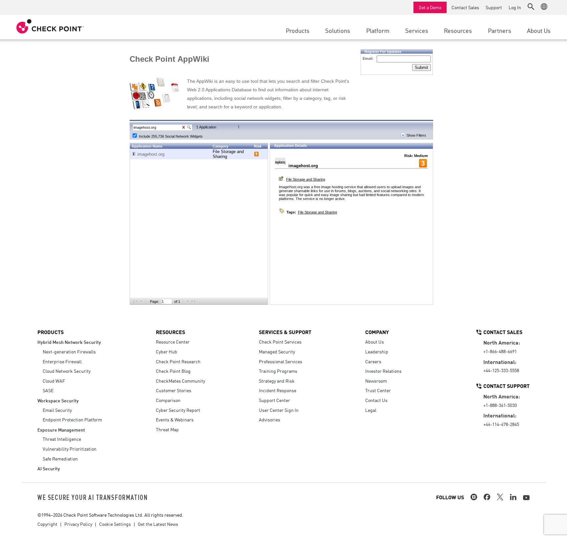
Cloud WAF (54, 380)
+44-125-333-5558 (501, 370)
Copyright (47, 524)
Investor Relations (383, 371)
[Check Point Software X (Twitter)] (500, 497)
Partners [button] (499, 30)
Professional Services (280, 361)
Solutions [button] (337, 30)
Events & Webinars (175, 419)
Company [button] (377, 332)
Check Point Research (178, 361)
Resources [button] (458, 30)
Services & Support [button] (285, 332)
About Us (374, 341)
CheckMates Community (180, 380)
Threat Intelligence (62, 439)
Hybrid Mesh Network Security (69, 342)
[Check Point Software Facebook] (487, 497)
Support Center (274, 400)
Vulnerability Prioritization (69, 448)
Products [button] (297, 30)
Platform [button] (377, 30)
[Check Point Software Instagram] (474, 497)
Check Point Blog (173, 371)
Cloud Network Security (67, 371)
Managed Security (277, 351)
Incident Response (277, 390)
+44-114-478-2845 (501, 424)
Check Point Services (280, 341)
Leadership (376, 351)
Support (494, 7)
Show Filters (416, 135)
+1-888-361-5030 (500, 405)
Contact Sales (465, 7)
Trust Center (378, 390)
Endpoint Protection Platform (72, 419)
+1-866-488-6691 (500, 351)
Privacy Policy (78, 524)
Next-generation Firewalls (69, 351)
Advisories (269, 419)
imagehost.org (150, 154)
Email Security (57, 410)
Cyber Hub (166, 351)
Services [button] (416, 30)
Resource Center (173, 341)
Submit (421, 67)
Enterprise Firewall (62, 361)
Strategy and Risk (277, 380)
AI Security (48, 468)
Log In (515, 7)
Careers (373, 361)
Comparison (168, 400)
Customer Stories (173, 390)
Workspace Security (58, 400)
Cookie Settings (115, 524)
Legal (370, 410)
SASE (48, 390)
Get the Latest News (158, 524)
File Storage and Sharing (305, 179)
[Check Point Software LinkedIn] (513, 497)
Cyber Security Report (178, 410)
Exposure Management (61, 429)
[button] (531, 6)
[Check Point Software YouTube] (526, 497)
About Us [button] (539, 30)
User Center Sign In (279, 410)
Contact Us (376, 400)
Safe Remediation (60, 458)
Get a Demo (430, 7)
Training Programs (278, 371)
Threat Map (167, 429)
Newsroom (376, 380)
